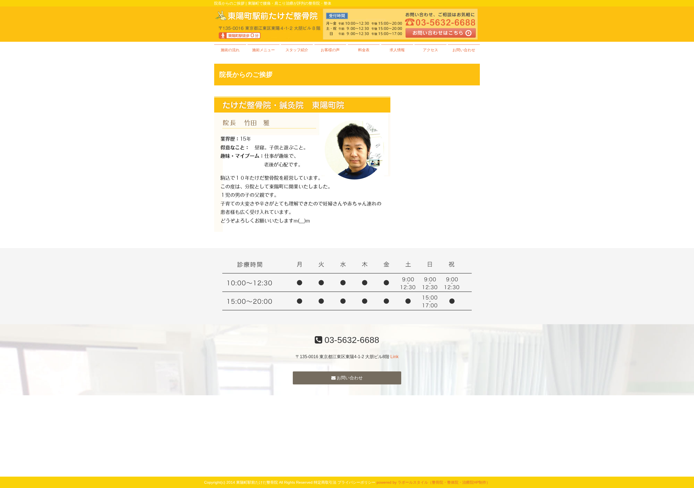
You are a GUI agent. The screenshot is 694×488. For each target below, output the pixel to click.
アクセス (430, 50)
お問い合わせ (463, 50)
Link (394, 356)
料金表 (364, 50)
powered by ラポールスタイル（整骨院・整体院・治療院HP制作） (433, 482)
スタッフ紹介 (296, 50)
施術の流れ (230, 50)
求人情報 (397, 50)
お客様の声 (330, 50)
